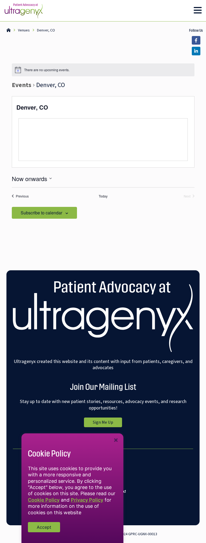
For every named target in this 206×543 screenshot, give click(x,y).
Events (21, 85)
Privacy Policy (87, 500)
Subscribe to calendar (41, 213)
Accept (44, 527)
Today (103, 196)
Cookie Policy (44, 500)
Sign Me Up (107, 423)
